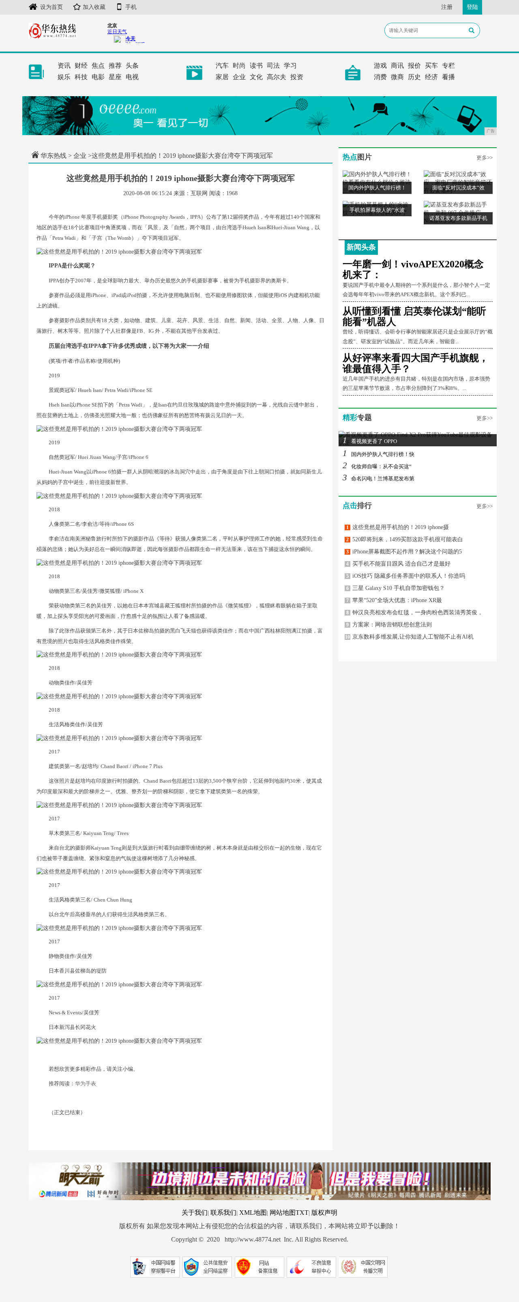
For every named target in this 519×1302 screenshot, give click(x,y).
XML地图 (253, 1212)
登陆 (472, 7)
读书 (256, 65)
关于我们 (195, 1212)
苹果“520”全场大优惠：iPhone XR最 (394, 600)
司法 (273, 65)
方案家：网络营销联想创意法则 (389, 625)
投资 (296, 76)
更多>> (484, 158)
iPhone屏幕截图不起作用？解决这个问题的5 (404, 552)
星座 (115, 76)
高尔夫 (276, 76)
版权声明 (324, 1212)
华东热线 (53, 155)
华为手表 (85, 1083)
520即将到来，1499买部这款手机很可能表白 (404, 539)
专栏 (448, 65)
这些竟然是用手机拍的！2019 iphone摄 (397, 527)
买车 (431, 65)
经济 (431, 76)
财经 (81, 65)
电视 (132, 76)
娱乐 (64, 76)
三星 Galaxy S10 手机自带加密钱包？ (395, 588)
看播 (448, 76)
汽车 (222, 65)
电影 (98, 76)
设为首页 (51, 7)
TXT (302, 1212)
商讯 (397, 65)
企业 (239, 76)
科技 (81, 76)
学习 (290, 65)
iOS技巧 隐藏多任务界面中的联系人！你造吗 (405, 576)
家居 (222, 76)
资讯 (64, 65)
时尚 (239, 65)
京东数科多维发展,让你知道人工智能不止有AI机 (409, 637)
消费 (380, 76)
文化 (256, 76)
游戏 (380, 65)
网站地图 (283, 1212)
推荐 (115, 65)
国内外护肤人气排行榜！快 (378, 454)
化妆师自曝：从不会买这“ (377, 466)
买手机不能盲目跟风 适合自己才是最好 (398, 564)
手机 (131, 7)
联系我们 (223, 1212)
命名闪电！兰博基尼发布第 (378, 479)
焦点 (98, 65)
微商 (397, 76)
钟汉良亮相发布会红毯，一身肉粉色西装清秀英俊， (414, 612)
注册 (447, 7)
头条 (132, 65)
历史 (414, 76)
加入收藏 (94, 7)
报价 (414, 65)
